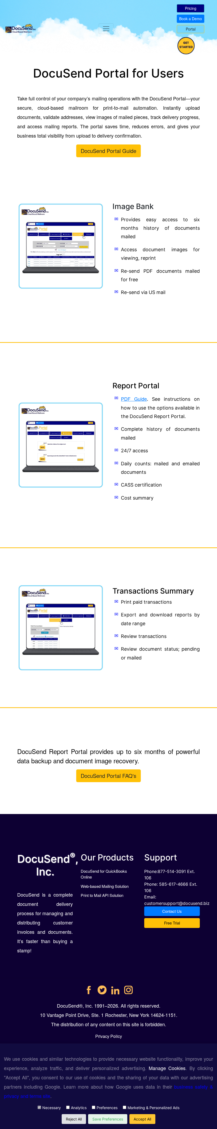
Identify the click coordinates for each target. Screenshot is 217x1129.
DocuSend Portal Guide (108, 151)
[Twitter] (102, 988)
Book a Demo (190, 18)
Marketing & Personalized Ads (153, 1107)
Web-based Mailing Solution (105, 886)
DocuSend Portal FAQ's (108, 775)
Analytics (79, 1107)
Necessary (51, 1107)
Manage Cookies (167, 1067)
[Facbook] (89, 988)
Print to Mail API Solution (102, 895)
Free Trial (172, 923)
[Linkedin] (115, 988)
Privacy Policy (108, 1036)
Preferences (107, 1107)
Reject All (74, 1119)
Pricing (190, 8)
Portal (191, 29)
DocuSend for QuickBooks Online (104, 874)
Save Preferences (107, 1119)
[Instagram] (128, 988)
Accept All (142, 1119)
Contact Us (172, 911)
